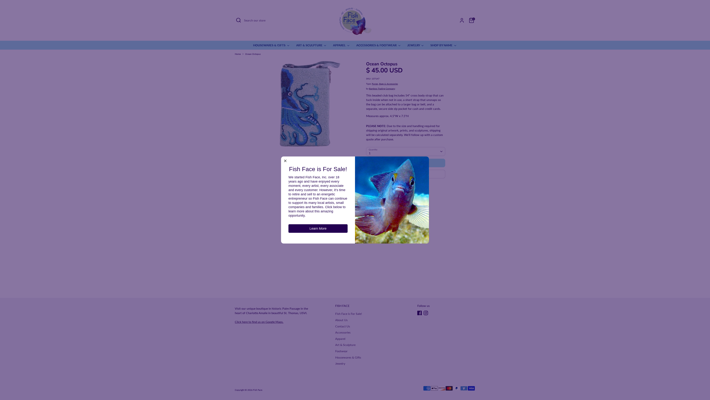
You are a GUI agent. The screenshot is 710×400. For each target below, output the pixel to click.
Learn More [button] (318, 228)
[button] (285, 160)
